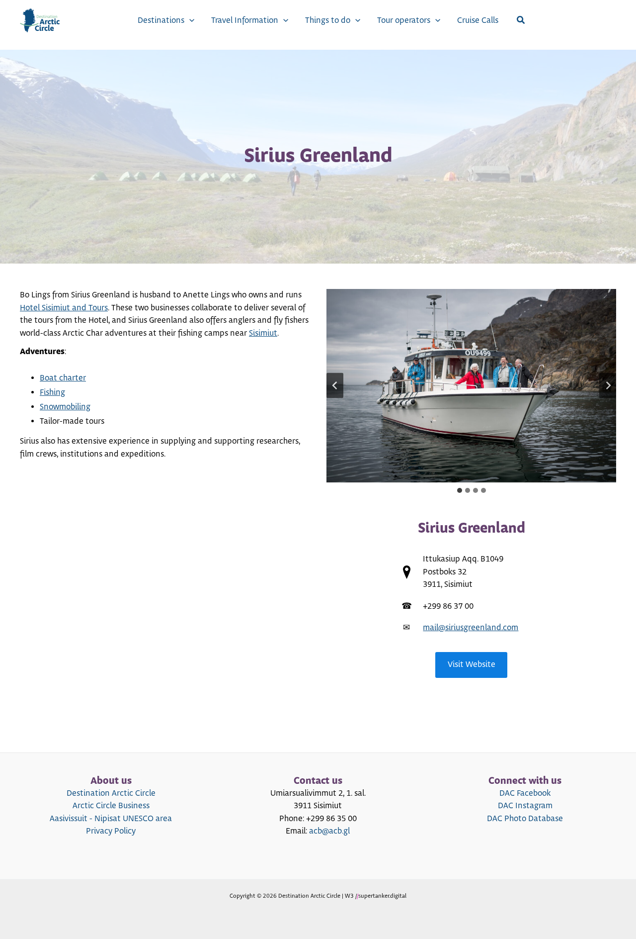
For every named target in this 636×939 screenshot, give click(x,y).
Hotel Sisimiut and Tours (64, 308)
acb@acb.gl (329, 831)
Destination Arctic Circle (111, 793)
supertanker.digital (382, 896)
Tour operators (403, 20)
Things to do (327, 20)
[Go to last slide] (334, 385)
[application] (189, 20)
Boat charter (63, 378)
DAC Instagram (525, 806)
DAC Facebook (525, 793)
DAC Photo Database (525, 819)
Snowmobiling (65, 407)
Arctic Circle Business (111, 806)
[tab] (459, 490)
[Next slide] (607, 385)
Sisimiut (263, 333)
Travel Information (244, 20)
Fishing (52, 392)
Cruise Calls (477, 20)
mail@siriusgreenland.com (470, 628)
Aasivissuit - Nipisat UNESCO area (111, 819)
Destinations (161, 20)
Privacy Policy (111, 831)
